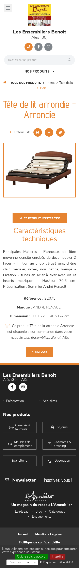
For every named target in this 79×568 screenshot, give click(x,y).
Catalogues (57, 511)
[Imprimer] (37, 132)
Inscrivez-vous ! (58, 480)
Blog (38, 511)
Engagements (41, 516)
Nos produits (37, 71)
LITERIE (50, 82)
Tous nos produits (26, 83)
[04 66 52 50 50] (29, 47)
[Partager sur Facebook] (49, 132)
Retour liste (22, 132)
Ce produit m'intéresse (42, 218)
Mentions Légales (48, 534)
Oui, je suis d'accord (31, 556)
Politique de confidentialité (39, 542)
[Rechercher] (70, 60)
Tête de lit (66, 82)
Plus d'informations (22, 562)
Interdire (57, 556)
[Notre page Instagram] (48, 47)
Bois (43, 88)
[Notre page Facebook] (38, 47)
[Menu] (8, 8)
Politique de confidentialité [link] (56, 562)
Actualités (50, 401)
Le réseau (22, 511)
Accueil (22, 534)
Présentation (15, 401)
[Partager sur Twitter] (60, 132)
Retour (41, 352)
